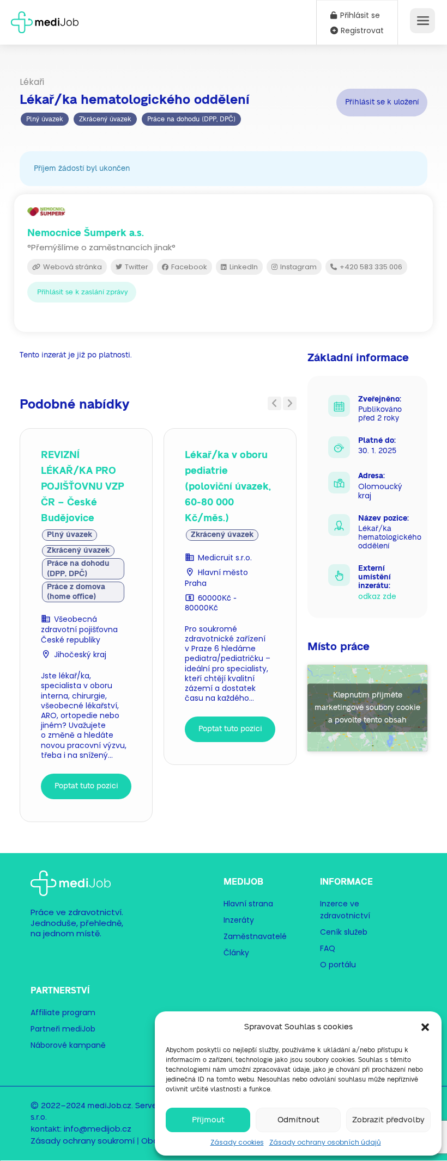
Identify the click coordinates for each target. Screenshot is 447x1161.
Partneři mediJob (63, 1028)
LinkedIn (243, 267)
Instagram (298, 267)
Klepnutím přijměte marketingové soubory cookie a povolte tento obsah (367, 707)
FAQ (327, 948)
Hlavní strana (248, 903)
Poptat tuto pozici (86, 786)
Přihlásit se (359, 15)
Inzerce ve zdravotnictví (345, 909)
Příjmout (208, 1120)
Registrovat (361, 30)
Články (236, 952)
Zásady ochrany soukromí (83, 1140)
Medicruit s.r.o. (225, 557)
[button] (425, 1027)
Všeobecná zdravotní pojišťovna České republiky (79, 629)
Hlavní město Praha (216, 577)
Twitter (135, 267)
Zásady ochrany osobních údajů (325, 1142)
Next (290, 403)
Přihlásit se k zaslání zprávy (82, 292)
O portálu (338, 964)
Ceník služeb (343, 932)
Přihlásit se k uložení (382, 102)
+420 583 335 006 (370, 267)
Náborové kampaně (68, 1045)
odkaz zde (377, 596)
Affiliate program (63, 1012)
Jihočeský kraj (80, 654)
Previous (274, 403)
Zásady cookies (237, 1142)
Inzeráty (239, 920)
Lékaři (32, 82)
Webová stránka (71, 267)
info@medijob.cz (97, 1128)
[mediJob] (44, 19)
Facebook (188, 267)
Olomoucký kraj (380, 491)
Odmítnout (298, 1120)
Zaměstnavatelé (255, 936)
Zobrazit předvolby (388, 1120)
